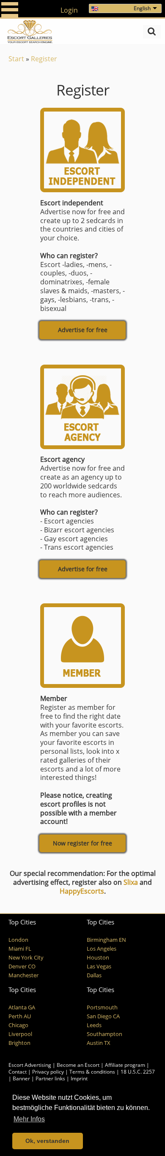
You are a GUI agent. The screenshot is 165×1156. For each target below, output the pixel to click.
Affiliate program (125, 1065)
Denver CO (22, 966)
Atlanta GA (21, 1007)
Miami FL (19, 948)
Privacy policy (48, 1071)
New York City (26, 957)
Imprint (79, 1078)
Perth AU (19, 1016)
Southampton (104, 1034)
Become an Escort (78, 1065)
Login (69, 10)
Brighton (19, 1043)
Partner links (50, 1078)
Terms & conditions (92, 1071)
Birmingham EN (106, 939)
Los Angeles (101, 948)
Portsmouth (102, 1007)
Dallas (94, 975)
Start (16, 58)
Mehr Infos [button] (29, 1119)
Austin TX (98, 1043)
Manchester (23, 975)
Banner (21, 1078)
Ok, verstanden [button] (47, 1140)
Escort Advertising (29, 1065)
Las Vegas (99, 966)
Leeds (94, 1025)
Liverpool (20, 1034)
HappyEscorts (82, 891)
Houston (98, 957)
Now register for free (82, 843)
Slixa (131, 882)
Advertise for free (82, 330)
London (18, 939)
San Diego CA (103, 1016)
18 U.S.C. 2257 (138, 1071)
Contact (17, 1071)
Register (44, 58)
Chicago (18, 1025)
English (142, 8)
